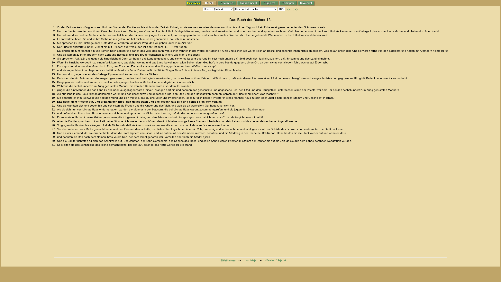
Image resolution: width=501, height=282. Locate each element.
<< (289, 9)
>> (296, 9)
